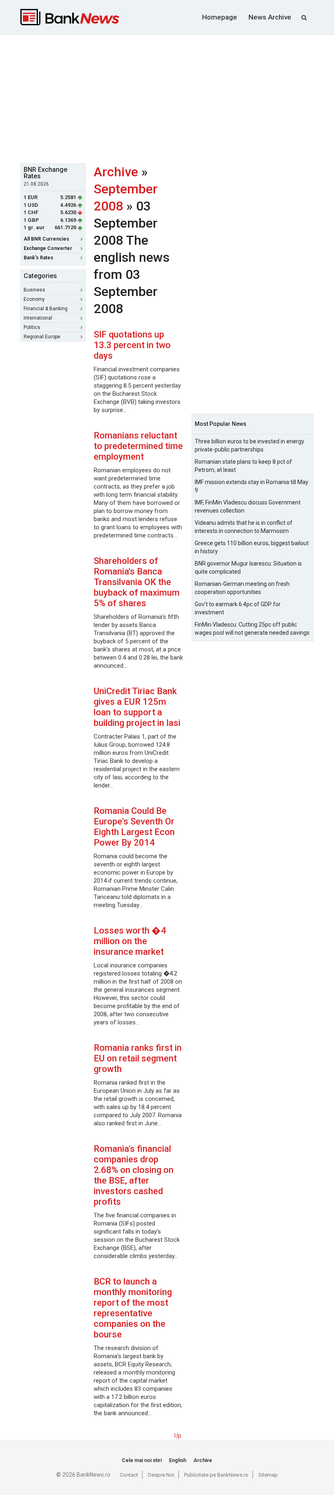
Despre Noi (161, 1475)
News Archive (269, 17)
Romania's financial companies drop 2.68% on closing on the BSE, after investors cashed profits (134, 1175)
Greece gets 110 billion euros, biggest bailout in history (252, 547)
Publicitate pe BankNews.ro (216, 1475)
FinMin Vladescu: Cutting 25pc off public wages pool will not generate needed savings (252, 628)
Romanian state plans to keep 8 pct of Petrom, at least (243, 465)
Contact (129, 1475)
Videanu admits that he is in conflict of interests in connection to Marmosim (243, 527)
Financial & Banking (46, 308)
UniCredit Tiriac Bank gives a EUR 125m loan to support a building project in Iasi (137, 707)
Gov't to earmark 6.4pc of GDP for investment (238, 608)
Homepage (219, 17)
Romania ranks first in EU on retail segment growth (138, 1058)
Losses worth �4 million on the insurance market (130, 941)
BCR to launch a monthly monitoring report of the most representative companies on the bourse (133, 1307)
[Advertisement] (177, 98)
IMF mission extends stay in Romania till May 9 (251, 486)
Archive (116, 172)
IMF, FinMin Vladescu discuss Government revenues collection (248, 506)
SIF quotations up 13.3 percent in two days (132, 345)
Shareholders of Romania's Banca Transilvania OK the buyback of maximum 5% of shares (137, 582)
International (38, 318)
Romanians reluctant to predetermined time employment (138, 446)
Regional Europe (42, 337)
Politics (32, 327)
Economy (34, 299)
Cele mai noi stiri (142, 1460)
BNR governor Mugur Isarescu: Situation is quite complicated (248, 567)
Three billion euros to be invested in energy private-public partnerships (249, 445)
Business (34, 290)
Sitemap (268, 1475)
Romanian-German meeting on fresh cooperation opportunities (242, 588)
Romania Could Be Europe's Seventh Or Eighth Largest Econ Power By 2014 (134, 827)
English (177, 1460)
